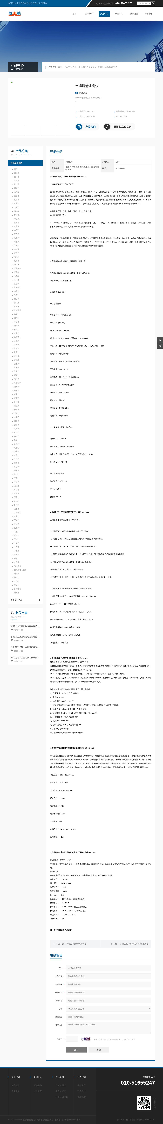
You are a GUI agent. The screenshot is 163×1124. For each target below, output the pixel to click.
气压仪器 (17, 566)
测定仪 (91, 67)
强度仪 (16, 509)
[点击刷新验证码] (86, 1039)
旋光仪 (16, 402)
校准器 (16, 390)
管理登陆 (140, 1120)
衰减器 (16, 348)
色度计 (16, 238)
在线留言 (82, 1085)
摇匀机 (16, 345)
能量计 (16, 375)
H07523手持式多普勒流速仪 (135, 944)
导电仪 (16, 367)
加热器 (16, 425)
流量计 (16, 516)
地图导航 (82, 1097)
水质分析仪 (61, 1091)
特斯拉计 (17, 383)
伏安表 (16, 417)
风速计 (16, 474)
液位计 (16, 444)
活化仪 (16, 303)
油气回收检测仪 (20, 570)
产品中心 (104, 14)
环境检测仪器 (62, 1097)
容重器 (16, 341)
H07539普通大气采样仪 (75, 944)
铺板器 (16, 406)
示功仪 (16, 459)
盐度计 (16, 364)
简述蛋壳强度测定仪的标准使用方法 (25, 657)
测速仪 (16, 188)
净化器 (16, 501)
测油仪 (16, 173)
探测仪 (16, 520)
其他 (16, 532)
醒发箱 (16, 222)
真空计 (16, 467)
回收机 (16, 242)
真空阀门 (17, 337)
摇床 (16, 558)
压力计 (16, 478)
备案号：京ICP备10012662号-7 (67, 1120)
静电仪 (16, 451)
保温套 (16, 180)
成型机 (16, 226)
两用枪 (16, 490)
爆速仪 (16, 554)
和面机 (16, 219)
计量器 (16, 333)
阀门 (16, 169)
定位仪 (16, 245)
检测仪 (16, 543)
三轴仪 (16, 539)
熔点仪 (16, 234)
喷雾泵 (16, 306)
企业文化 (16, 1091)
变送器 (16, 585)
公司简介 (16, 1085)
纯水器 (16, 257)
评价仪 (16, 524)
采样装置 (17, 512)
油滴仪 (16, 230)
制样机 (16, 325)
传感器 (16, 581)
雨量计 (16, 497)
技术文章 (134, 14)
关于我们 (89, 14)
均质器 (16, 291)
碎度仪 (16, 551)
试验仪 (16, 379)
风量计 (16, 314)
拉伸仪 (16, 482)
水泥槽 (16, 276)
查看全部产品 (16, 600)
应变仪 (16, 398)
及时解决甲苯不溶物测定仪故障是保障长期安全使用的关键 (25, 647)
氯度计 (16, 528)
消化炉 (16, 211)
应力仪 (16, 253)
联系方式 (82, 1091)
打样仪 (16, 280)
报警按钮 (17, 268)
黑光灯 (16, 432)
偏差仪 (16, 436)
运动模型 (17, 310)
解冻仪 (16, 360)
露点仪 (16, 352)
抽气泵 (16, 192)
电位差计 (17, 287)
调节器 (16, 299)
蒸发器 (16, 371)
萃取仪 (16, 455)
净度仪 (16, 207)
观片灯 (16, 413)
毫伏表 (16, 264)
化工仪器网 (130, 1120)
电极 (16, 440)
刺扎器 (16, 318)
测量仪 (16, 421)
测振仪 (16, 593)
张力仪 (16, 470)
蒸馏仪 (16, 283)
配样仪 (16, 177)
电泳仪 (16, 261)
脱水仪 (16, 486)
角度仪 (16, 547)
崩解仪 (16, 196)
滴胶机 (16, 409)
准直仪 (16, 463)
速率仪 (16, 203)
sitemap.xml (150, 1120)
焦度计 (16, 329)
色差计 (16, 295)
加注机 (16, 249)
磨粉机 (16, 215)
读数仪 (16, 535)
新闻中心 (119, 14)
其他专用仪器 (80, 67)
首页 (74, 14)
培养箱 (16, 272)
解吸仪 (16, 394)
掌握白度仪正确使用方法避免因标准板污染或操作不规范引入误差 (25, 637)
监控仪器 (17, 589)
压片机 (16, 493)
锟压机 (16, 428)
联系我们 (149, 14)
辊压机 (16, 356)
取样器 (16, 505)
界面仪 (16, 322)
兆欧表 (16, 184)
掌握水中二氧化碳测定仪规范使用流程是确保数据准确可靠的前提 (25, 626)
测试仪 (16, 577)
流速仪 (16, 200)
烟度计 (16, 387)
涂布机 (16, 562)
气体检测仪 (61, 1085)
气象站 (16, 448)
